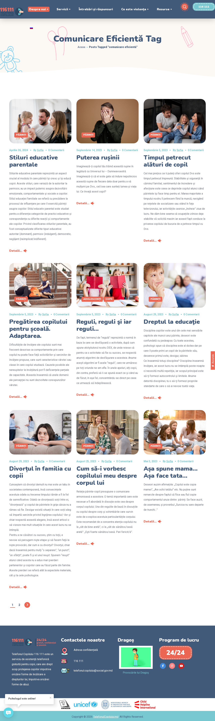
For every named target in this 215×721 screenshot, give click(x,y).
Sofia (40, 150)
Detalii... (15, 251)
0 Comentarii (56, 150)
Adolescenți (92, 299)
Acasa (81, 47)
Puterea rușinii (97, 157)
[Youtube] (181, 666)
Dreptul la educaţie (172, 322)
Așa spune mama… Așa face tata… (171, 472)
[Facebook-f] (163, 666)
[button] (204, 7)
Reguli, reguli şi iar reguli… (104, 325)
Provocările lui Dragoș (136, 672)
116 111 (78, 661)
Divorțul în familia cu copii (40, 472)
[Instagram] (172, 666)
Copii (108, 299)
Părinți (21, 134)
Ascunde (212, 359)
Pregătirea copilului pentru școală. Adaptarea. (38, 329)
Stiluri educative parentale (33, 161)
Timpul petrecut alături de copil (167, 161)
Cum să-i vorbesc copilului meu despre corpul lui (106, 476)
